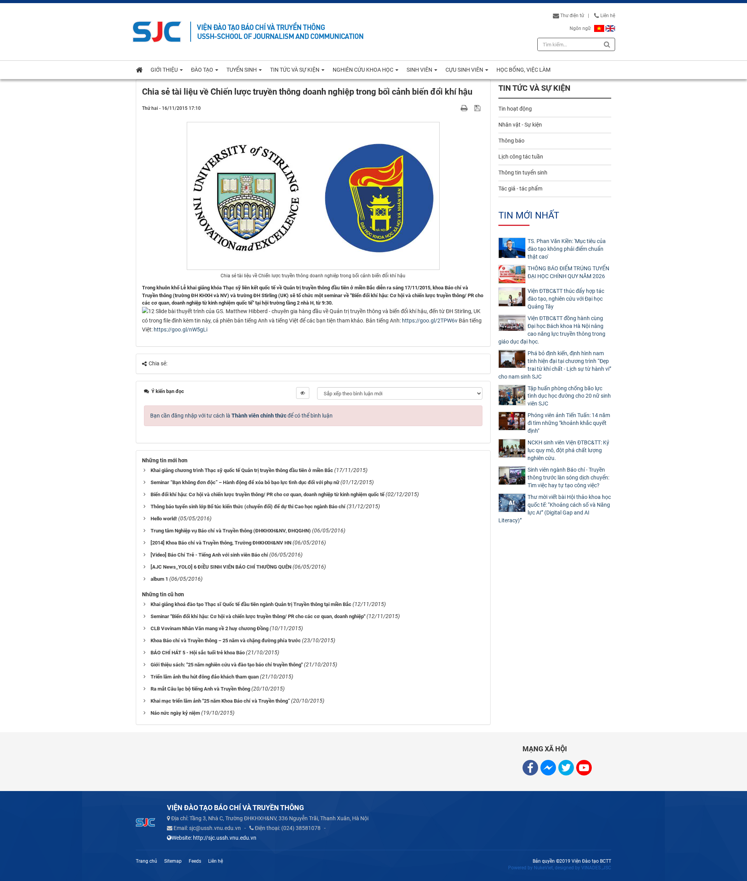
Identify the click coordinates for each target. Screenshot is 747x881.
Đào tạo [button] (202, 70)
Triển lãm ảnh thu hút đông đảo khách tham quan (205, 677)
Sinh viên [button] (420, 70)
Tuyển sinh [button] (242, 70)
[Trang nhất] (139, 69)
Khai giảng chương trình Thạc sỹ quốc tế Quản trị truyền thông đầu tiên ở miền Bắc (242, 470)
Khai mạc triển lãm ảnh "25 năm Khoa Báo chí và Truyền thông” (220, 701)
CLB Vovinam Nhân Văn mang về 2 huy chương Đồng (209, 628)
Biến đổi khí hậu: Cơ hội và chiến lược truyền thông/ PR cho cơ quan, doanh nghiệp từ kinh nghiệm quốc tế (267, 494)
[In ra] (465, 108)
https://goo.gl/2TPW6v (429, 320)
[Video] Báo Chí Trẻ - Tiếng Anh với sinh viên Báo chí (209, 555)
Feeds (195, 861)
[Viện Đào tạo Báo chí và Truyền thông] (157, 31)
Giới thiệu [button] (165, 70)
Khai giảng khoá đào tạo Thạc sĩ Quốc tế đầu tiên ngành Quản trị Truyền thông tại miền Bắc (251, 604)
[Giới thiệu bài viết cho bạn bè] (455, 108)
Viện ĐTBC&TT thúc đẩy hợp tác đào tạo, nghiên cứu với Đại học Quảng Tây (566, 299)
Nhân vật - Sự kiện (520, 125)
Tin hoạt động (515, 109)
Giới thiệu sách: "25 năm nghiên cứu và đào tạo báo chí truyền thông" (227, 665)
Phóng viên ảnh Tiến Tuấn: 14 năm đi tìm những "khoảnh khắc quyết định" (569, 423)
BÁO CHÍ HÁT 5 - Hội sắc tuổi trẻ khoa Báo (198, 652)
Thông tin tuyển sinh (522, 172)
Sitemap (173, 861)
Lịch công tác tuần (520, 156)
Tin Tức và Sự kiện (534, 88)
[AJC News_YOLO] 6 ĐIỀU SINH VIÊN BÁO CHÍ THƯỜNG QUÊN (221, 567)
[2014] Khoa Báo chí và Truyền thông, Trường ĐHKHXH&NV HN (221, 543)
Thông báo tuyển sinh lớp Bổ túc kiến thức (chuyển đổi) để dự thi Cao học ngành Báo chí (248, 506)
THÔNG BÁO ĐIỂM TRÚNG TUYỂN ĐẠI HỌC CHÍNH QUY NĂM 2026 (568, 272)
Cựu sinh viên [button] (464, 70)
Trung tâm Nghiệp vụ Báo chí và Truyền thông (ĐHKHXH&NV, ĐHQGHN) (231, 531)
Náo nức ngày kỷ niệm (175, 713)
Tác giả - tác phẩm (520, 188)
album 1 (159, 579)
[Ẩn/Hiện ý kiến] (302, 393)
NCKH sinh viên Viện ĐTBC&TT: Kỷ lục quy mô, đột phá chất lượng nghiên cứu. (568, 450)
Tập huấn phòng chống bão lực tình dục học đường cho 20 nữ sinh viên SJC (569, 396)
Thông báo (511, 140)
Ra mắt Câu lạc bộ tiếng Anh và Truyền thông (200, 689)
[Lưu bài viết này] (478, 108)
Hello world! (164, 519)
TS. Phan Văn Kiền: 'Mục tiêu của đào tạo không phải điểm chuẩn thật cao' (567, 249)
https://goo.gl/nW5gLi (180, 329)
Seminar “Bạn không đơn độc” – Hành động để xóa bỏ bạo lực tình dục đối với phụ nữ (245, 482)
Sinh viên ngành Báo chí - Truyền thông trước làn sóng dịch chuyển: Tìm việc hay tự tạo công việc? (568, 477)
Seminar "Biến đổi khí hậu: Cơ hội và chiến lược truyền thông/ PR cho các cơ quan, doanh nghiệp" (258, 616)
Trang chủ (146, 861)
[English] (610, 28)
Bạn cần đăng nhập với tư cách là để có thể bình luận (241, 415)
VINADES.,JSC (596, 867)
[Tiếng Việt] (599, 28)
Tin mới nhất (528, 215)
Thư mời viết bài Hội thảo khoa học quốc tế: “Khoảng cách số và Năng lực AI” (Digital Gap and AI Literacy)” (554, 508)
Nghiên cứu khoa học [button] (364, 70)
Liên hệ (607, 15)
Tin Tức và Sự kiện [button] (295, 70)
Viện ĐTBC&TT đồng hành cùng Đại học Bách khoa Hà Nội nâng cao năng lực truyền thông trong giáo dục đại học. (551, 330)
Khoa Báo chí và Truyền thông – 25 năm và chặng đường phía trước (226, 640)
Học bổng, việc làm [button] (523, 70)
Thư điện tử (571, 15)
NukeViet (543, 867)
